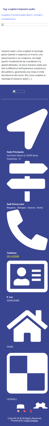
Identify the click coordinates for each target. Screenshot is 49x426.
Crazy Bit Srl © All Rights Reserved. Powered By (25, 420)
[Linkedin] (24, 411)
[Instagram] (18, 411)
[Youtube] (31, 411)
